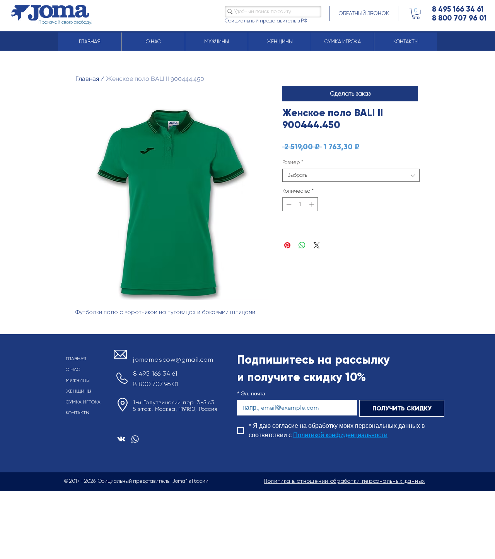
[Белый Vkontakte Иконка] (121, 439)
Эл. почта (251, 393)
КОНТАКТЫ (77, 412)
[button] (363, 13)
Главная (87, 78)
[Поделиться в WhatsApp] (302, 245)
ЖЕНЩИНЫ (78, 391)
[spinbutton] (300, 204)
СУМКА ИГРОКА (83, 402)
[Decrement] (288, 204)
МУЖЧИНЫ (78, 380)
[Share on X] (316, 245)
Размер (292, 162)
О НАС (73, 369)
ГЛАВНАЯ (76, 358)
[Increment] (312, 204)
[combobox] (351, 175)
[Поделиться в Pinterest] (287, 245)
